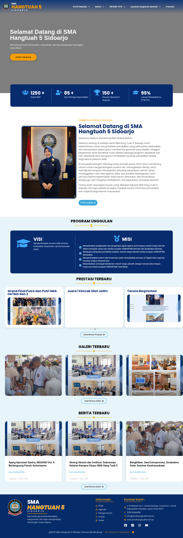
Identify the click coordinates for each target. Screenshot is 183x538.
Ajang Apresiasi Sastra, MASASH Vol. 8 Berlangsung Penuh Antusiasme (32, 464)
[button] (6, 306)
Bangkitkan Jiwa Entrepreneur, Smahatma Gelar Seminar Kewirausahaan (154, 464)
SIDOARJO (19, 10)
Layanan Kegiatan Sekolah (144, 6)
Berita (98, 6)
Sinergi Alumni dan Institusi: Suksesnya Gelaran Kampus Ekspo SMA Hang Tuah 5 (93, 464)
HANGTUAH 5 (26, 7)
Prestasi (170, 6)
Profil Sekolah (80, 6)
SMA (13, 3)
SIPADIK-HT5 (115, 6)
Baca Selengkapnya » (17, 472)
